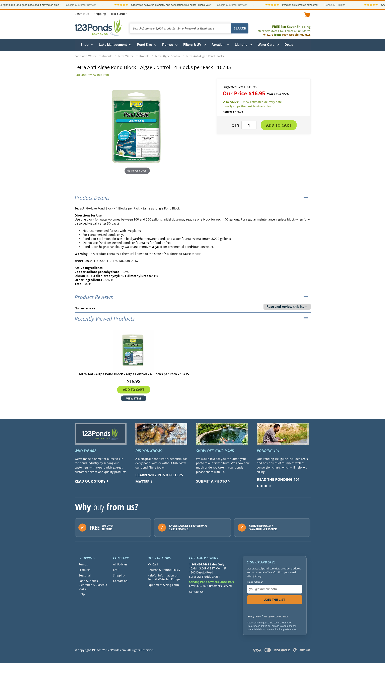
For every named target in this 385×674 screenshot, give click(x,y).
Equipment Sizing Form (163, 585)
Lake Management (113, 44)
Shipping (100, 14)
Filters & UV (192, 44)
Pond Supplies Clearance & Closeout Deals (93, 585)
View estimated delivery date (262, 102)
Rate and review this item (92, 75)
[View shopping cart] (307, 14)
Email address (255, 582)
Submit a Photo (211, 481)
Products (84, 570)
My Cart (153, 564)
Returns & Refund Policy (164, 570)
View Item (133, 398)
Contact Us (82, 14)
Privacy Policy (254, 616)
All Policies (120, 564)
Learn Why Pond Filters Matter (159, 478)
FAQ (116, 570)
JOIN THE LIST (274, 599)
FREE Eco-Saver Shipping (284, 28)
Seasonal (85, 575)
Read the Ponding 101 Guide (278, 482)
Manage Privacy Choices (276, 616)
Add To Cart (133, 389)
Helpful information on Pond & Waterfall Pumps (164, 577)
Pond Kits (144, 44)
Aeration (218, 44)
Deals (289, 44)
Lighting (241, 44)
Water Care (266, 44)
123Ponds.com (99, 27)
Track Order (119, 14)
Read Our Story (90, 481)
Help (82, 594)
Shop (84, 44)
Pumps (167, 44)
